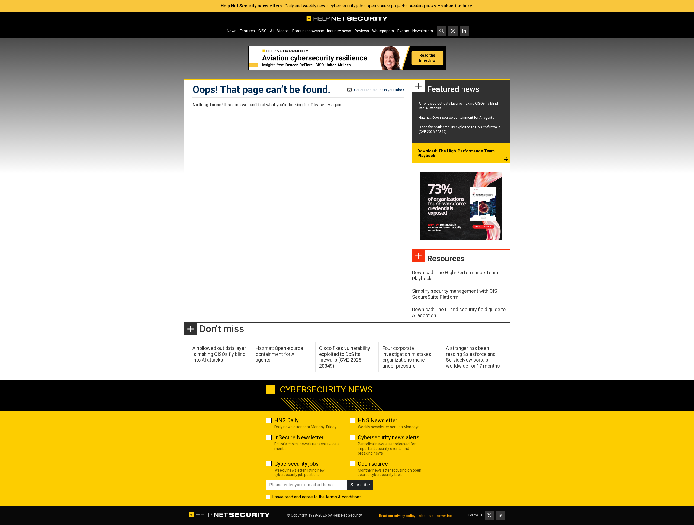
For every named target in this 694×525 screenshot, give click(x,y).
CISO (262, 31)
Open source (373, 463)
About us (426, 516)
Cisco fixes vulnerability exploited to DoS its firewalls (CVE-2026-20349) (344, 357)
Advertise (444, 516)
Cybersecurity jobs (296, 463)
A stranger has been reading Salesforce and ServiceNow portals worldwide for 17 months (473, 357)
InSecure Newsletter (299, 437)
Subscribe (360, 484)
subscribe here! (457, 5)
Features (247, 31)
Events (403, 31)
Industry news (339, 31)
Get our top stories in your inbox (379, 90)
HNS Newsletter (377, 420)
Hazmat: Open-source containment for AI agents (456, 117)
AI (272, 31)
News (231, 31)
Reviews (362, 31)
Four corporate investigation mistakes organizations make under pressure (407, 357)
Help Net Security (347, 515)
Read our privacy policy (397, 516)
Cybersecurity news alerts (388, 437)
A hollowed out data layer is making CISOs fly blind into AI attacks (219, 354)
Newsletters (422, 31)
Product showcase (308, 31)
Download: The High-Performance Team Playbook (456, 153)
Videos (283, 31)
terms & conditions (344, 497)
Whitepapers (383, 31)
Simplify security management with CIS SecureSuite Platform (454, 294)
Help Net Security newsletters (251, 5)
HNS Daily (286, 420)
